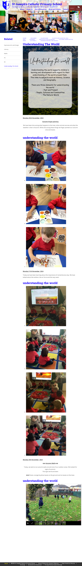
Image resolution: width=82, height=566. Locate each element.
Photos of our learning (47, 39)
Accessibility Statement (35, 565)
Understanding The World (49, 40)
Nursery (32, 39)
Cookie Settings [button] (57, 565)
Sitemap (22, 565)
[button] (29, 502)
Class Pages (44, 38)
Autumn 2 (33, 40)
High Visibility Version (68, 563)
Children (33, 38)
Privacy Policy (49, 565)
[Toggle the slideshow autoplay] (77, 30)
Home (24, 38)
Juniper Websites (54, 563)
